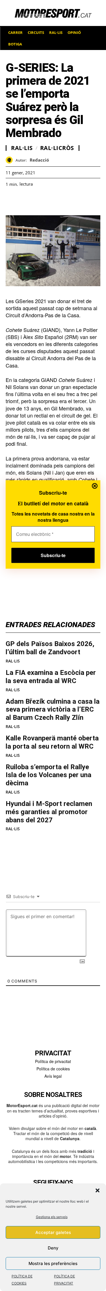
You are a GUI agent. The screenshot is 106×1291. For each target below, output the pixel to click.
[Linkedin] (50, 201)
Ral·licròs (57, 148)
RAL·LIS (13, 661)
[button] (97, 1190)
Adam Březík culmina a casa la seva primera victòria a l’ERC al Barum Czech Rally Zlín (52, 709)
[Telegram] (76, 201)
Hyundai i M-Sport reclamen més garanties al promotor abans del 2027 (49, 812)
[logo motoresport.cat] (53, 13)
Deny (53, 1248)
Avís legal (53, 1076)
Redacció (39, 159)
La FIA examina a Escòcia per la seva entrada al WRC (51, 677)
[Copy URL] (63, 201)
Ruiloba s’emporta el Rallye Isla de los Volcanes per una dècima (48, 775)
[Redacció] (11, 160)
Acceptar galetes (53, 1232)
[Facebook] (11, 201)
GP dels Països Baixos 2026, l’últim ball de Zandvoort (50, 648)
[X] (37, 201)
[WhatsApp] (24, 201)
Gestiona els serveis (52, 1217)
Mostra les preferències (53, 1263)
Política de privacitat (53, 1061)
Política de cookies (53, 1069)
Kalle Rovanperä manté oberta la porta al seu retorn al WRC (52, 742)
